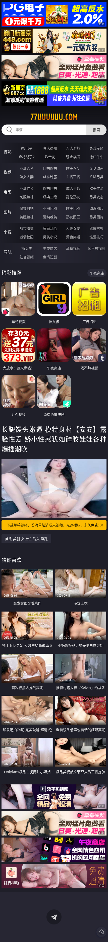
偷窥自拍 (27, 208)
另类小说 (50, 236)
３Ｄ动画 (96, 168)
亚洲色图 (50, 208)
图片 (8, 212)
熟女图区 (73, 216)
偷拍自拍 (50, 188)
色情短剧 (50, 257)
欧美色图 (73, 208)
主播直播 (73, 176)
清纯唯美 (50, 216)
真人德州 (50, 148)
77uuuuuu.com (54, 117)
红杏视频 (27, 257)
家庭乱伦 (50, 228)
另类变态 (96, 196)
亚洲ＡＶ (27, 168)
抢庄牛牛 (96, 156)
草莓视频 (73, 248)
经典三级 (50, 196)
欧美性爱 (96, 188)
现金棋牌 (73, 156)
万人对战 (73, 148)
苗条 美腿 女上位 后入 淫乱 (26, 538)
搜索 (96, 129)
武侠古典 (96, 228)
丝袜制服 (50, 176)
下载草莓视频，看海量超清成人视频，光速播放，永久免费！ (54, 525)
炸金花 (50, 156)
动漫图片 (96, 208)
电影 (8, 192)
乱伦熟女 (73, 196)
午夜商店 (50, 248)
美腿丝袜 (27, 216)
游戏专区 (96, 148)
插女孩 (26, 248)
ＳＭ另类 (96, 176)
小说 (8, 232)
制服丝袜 (27, 196)
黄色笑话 (73, 236)
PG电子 (26, 148)
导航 (8, 252)
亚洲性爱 (27, 188)
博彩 (8, 152)
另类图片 (96, 216)
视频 (8, 172)
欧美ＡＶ (73, 168)
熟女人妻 (27, 176)
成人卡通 (73, 188)
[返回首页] (101, 932)
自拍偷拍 (50, 168)
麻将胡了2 (27, 156)
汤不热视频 (96, 248)
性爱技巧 (96, 236)
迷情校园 (27, 236)
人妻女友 (73, 228)
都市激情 (27, 228)
